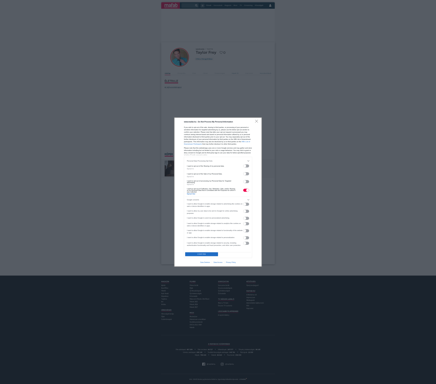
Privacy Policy (231, 262)
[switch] (246, 165)
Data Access (218, 262)
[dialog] (218, 192)
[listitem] (218, 161)
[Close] (257, 122)
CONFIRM (201, 254)
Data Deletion (205, 262)
